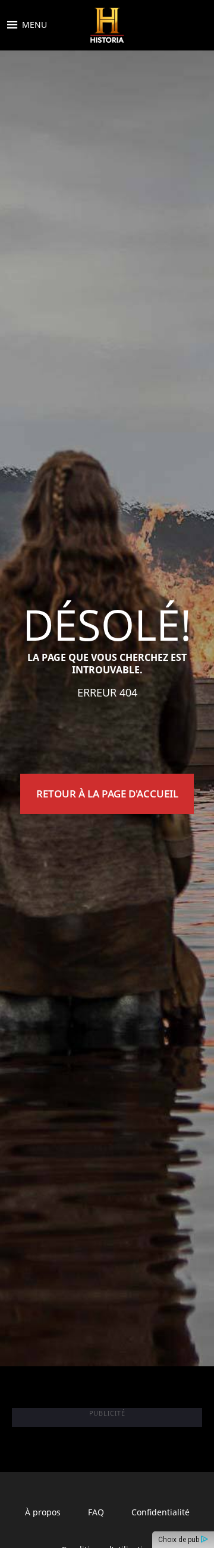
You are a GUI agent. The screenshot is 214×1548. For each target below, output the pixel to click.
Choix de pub (179, 1540)
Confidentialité (160, 1512)
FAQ (96, 1512)
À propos (43, 1512)
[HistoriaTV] (107, 25)
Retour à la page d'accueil (107, 793)
